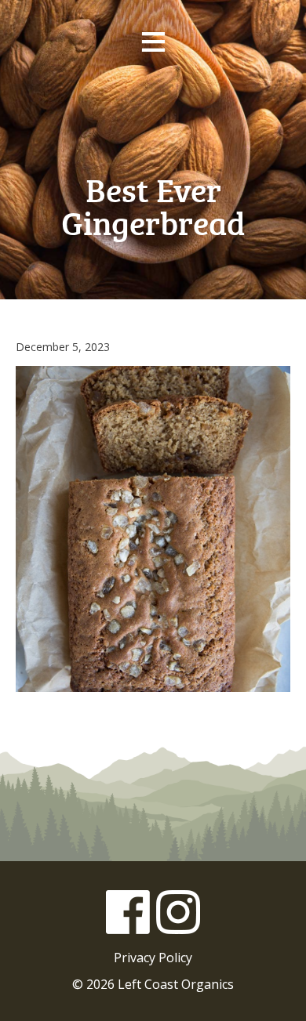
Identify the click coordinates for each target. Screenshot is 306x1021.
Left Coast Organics (153, 116)
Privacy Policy (153, 957)
